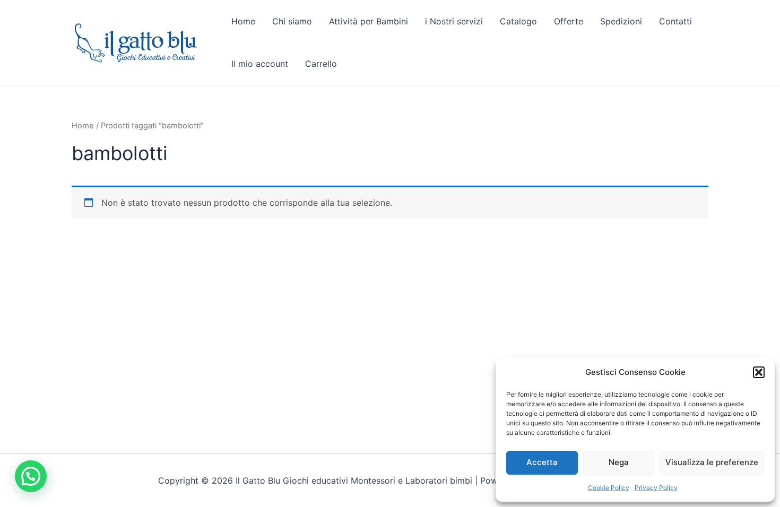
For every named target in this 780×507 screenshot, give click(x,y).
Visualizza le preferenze (711, 462)
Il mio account (259, 63)
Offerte (568, 21)
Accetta (542, 462)
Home (243, 21)
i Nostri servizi (454, 21)
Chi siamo (292, 21)
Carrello (321, 63)
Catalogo (518, 21)
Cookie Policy (608, 488)
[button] (758, 372)
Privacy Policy (656, 488)
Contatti (675, 21)
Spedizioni (621, 21)
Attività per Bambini (368, 21)
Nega (619, 462)
